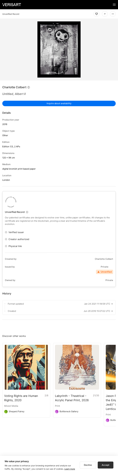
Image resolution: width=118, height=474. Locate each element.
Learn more (69, 469)
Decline (88, 465)
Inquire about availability (59, 103)
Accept (105, 465)
